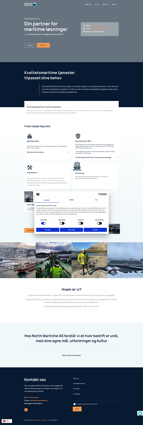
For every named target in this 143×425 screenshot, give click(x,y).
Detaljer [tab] (71, 200)
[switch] (62, 223)
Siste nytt (105, 4)
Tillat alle (95, 230)
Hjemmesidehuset (35, 420)
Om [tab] (96, 200)
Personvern (44, 420)
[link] (68, 152)
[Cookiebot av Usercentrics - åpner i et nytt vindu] (99, 194)
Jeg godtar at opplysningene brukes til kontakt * (87, 404)
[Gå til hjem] (31, 4)
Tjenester (88, 4)
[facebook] (26, 409)
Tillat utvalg (71, 230)
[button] (30, 45)
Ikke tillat (47, 230)
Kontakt (114, 4)
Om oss (97, 4)
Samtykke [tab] (47, 200)
